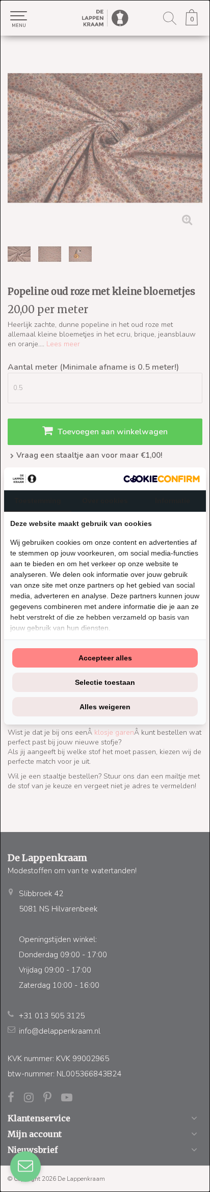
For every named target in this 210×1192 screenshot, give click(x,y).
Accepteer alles (105, 658)
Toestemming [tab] (37, 500)
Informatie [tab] (172, 500)
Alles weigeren (105, 707)
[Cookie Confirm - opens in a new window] (161, 479)
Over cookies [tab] (105, 500)
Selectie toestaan (105, 682)
